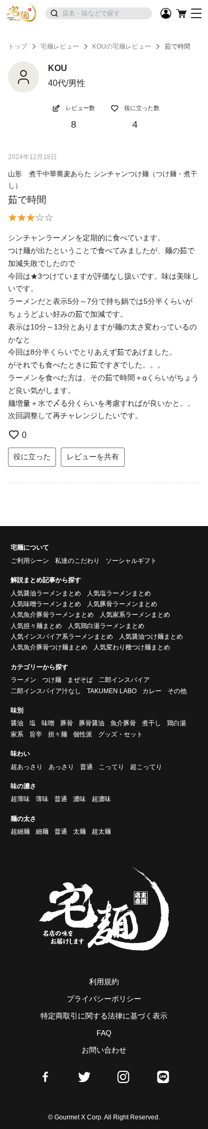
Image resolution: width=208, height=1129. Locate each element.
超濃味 (101, 799)
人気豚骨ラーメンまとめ (122, 604)
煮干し (151, 723)
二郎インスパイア (124, 680)
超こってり (146, 767)
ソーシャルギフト (131, 560)
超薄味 (20, 799)
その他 (177, 691)
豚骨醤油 (92, 723)
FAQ (104, 1033)
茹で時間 (27, 199)
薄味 (42, 799)
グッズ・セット (120, 734)
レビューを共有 (93, 456)
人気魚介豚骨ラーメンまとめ (52, 614)
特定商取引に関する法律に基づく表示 (104, 1016)
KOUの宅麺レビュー (121, 46)
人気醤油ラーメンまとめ (46, 593)
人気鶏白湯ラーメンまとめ (106, 626)
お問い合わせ (104, 1050)
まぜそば (80, 680)
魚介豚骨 (123, 723)
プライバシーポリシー (104, 998)
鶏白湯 (176, 723)
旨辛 (35, 734)
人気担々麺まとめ (36, 626)
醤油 (17, 723)
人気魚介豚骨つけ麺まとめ (49, 647)
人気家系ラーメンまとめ (135, 614)
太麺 (79, 831)
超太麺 (101, 831)
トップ (17, 46)
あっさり (61, 767)
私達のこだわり (77, 560)
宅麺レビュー (60, 46)
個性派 (82, 734)
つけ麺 (51, 680)
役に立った (32, 456)
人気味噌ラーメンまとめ (46, 604)
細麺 (42, 831)
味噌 (48, 723)
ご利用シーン (30, 560)
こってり (111, 767)
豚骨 (66, 723)
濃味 (79, 799)
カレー (152, 691)
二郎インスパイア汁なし (46, 691)
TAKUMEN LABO (112, 691)
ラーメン (23, 680)
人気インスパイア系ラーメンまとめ (62, 636)
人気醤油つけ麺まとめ (151, 636)
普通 (86, 767)
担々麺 (57, 734)
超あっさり (27, 767)
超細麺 (20, 831)
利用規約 (104, 981)
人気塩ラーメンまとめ (119, 593)
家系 (17, 734)
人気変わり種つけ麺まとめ (131, 647)
